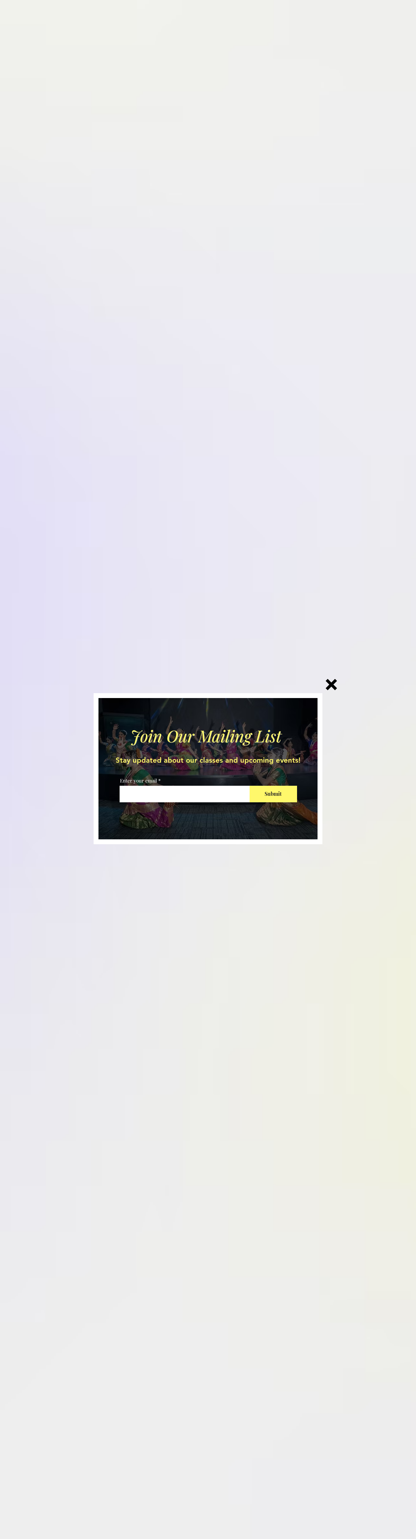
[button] (331, 684)
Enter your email (138, 780)
